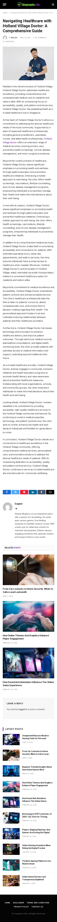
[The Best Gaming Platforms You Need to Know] (11, 865)
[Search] (52, 4)
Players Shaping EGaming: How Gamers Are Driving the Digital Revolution (36, 832)
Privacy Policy (21, 907)
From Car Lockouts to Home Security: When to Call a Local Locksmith (35, 754)
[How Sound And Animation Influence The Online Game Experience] (28, 663)
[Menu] (4, 4)
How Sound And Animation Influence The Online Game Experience (34, 801)
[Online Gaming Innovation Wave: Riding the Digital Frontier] (11, 849)
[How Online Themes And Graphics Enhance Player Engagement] (28, 616)
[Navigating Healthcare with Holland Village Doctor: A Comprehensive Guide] (28, 63)
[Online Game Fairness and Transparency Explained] (11, 880)
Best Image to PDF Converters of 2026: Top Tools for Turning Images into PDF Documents (37, 817)
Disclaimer (18, 903)
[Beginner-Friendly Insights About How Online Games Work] (11, 770)
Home (5, 13)
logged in (22, 709)
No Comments (40, 37)
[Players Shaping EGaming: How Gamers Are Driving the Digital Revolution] (11, 833)
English (14, 37)
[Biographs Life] (28, 4)
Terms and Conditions (38, 903)
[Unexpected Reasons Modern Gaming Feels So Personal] (11, 739)
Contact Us (37, 907)
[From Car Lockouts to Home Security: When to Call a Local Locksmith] (28, 570)
